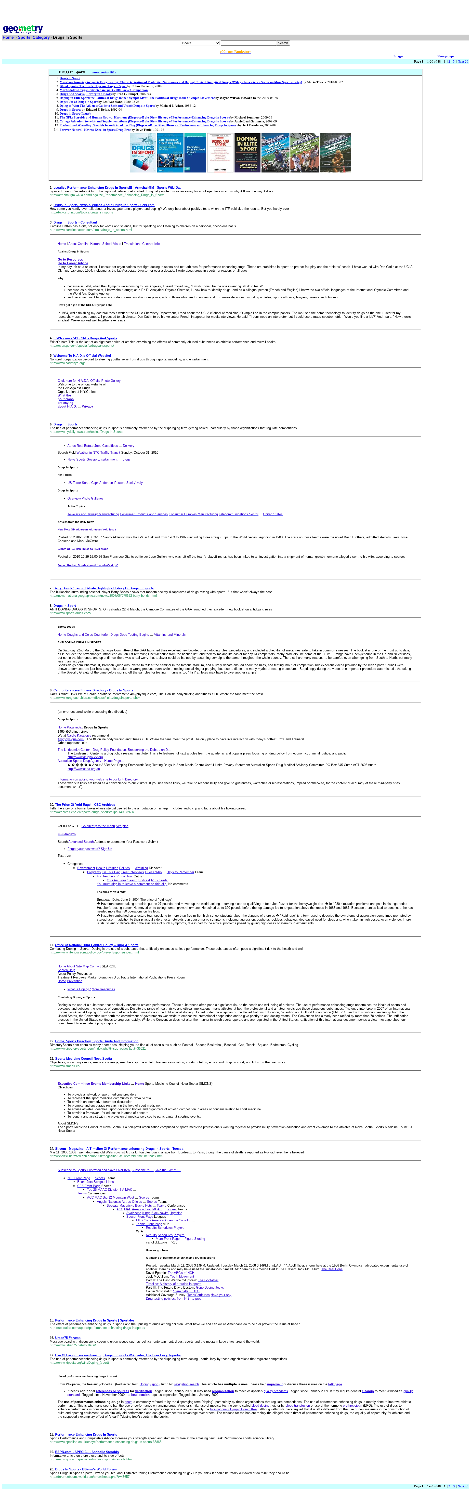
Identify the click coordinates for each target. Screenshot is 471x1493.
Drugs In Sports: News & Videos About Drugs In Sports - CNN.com (104, 205)
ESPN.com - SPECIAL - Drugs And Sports (85, 338)
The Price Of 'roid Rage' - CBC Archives (85, 804)
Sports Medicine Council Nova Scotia (83, 1058)
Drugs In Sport (64, 606)
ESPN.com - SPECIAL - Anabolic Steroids (87, 1452)
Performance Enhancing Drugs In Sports (86, 1434)
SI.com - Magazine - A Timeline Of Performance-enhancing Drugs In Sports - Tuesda (119, 1148)
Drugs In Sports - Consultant (75, 222)
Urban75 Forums (67, 1338)
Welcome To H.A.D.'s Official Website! (82, 355)
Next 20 (463, 61)
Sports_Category (34, 37)
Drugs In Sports (65, 424)
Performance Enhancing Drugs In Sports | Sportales (94, 1320)
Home (8, 37)
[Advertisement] (235, 13)
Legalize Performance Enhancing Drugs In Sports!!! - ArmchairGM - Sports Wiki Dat (117, 187)
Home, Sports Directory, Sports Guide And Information (96, 1041)
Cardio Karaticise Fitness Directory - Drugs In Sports (93, 690)
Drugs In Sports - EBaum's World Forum (86, 1469)
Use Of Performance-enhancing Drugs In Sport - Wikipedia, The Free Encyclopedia (118, 1355)
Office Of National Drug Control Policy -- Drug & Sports (96, 945)
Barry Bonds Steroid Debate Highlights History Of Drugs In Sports (103, 588)
